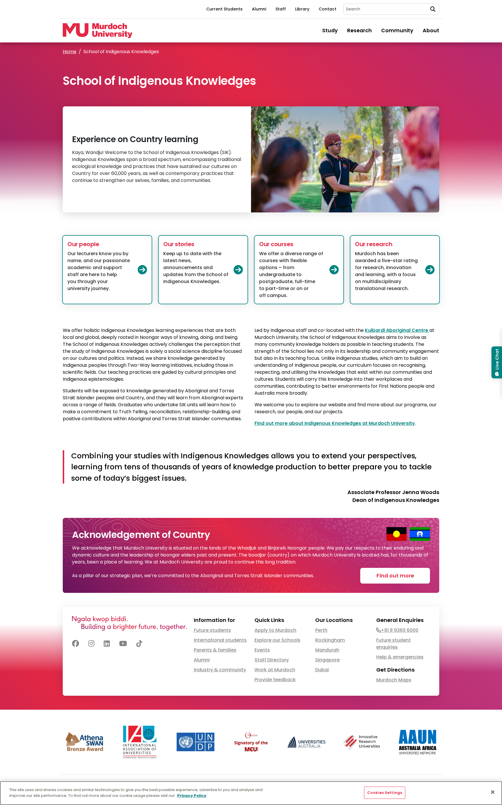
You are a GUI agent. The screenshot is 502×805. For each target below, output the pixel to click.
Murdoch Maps (393, 680)
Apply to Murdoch (275, 630)
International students (220, 640)
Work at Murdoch (274, 669)
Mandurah (327, 650)
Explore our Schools (277, 640)
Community (397, 30)
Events (262, 650)
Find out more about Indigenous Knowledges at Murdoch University (334, 423)
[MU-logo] (97, 30)
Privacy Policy (191, 795)
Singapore (327, 659)
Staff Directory (271, 659)
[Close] (492, 792)
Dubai (322, 669)
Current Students (224, 9)
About (431, 30)
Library (302, 9)
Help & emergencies (400, 657)
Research (359, 30)
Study (330, 30)
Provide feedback (275, 679)
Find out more (395, 575)
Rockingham (330, 640)
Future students (212, 630)
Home (69, 51)
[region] (251, 793)
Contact (327, 9)
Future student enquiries (393, 643)
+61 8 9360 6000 (399, 630)
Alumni (259, 9)
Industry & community (220, 669)
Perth (321, 630)
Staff (280, 9)
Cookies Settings (384, 792)
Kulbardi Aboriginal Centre (397, 330)
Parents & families (215, 650)
